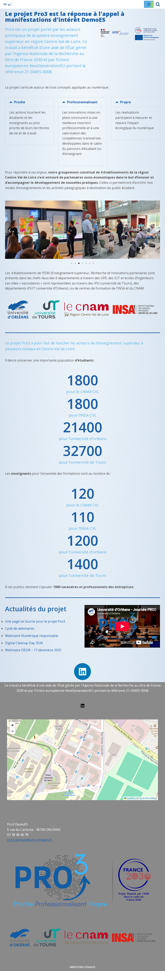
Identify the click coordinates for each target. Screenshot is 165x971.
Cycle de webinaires (19, 628)
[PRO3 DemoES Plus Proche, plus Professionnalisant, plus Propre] (8, 4)
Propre (125, 102)
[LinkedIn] (82, 707)
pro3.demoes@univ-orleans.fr (29, 840)
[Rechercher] (158, 4)
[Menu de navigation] (149, 4)
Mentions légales (82, 967)
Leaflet (130, 798)
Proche (19, 102)
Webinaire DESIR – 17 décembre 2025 (33, 650)
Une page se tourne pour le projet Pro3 (35, 621)
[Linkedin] (82, 671)
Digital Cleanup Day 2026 (24, 643)
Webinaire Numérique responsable (31, 635)
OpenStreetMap (148, 798)
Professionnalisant (82, 102)
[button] (29, 102)
